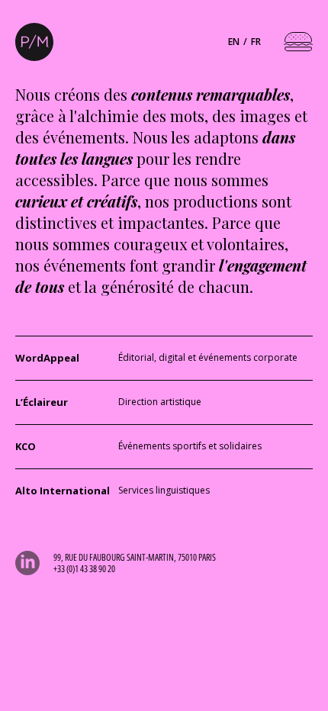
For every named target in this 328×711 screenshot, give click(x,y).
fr (256, 41)
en (234, 41)
